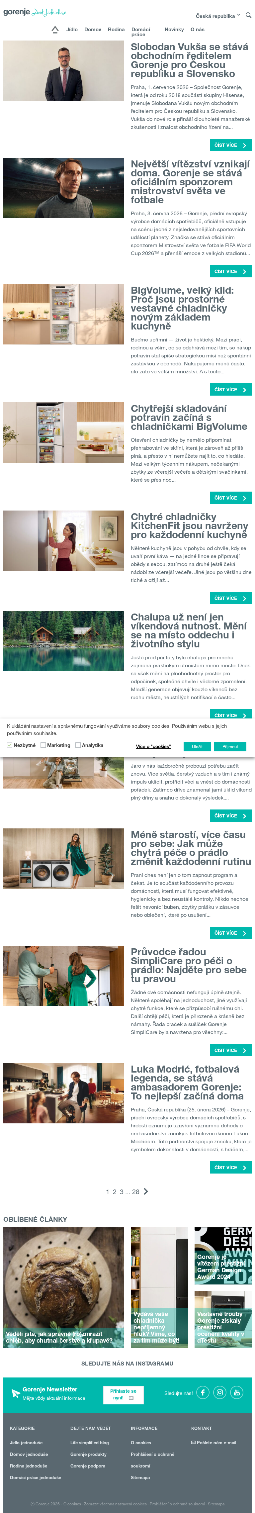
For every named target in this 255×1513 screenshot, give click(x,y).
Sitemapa (140, 1478)
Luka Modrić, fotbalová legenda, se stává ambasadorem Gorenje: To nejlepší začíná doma (187, 1084)
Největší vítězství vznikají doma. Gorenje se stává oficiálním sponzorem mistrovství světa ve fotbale (190, 183)
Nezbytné (25, 746)
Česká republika (215, 16)
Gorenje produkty (88, 1455)
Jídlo (72, 30)
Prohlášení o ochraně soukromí (177, 1503)
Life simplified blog (89, 1443)
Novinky (174, 30)
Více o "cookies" (153, 746)
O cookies (141, 1443)
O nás (198, 30)
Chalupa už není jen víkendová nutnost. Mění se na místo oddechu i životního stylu (189, 632)
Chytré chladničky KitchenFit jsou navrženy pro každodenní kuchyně (189, 527)
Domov (92, 30)
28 (135, 1192)
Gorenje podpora (87, 1467)
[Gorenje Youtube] (236, 1392)
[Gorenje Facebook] (203, 1392)
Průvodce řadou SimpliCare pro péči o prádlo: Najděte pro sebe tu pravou (189, 966)
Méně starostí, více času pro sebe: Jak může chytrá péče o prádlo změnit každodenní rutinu (191, 849)
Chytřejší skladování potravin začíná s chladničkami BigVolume (189, 419)
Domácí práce (140, 33)
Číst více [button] (226, 145)
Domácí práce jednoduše (35, 1478)
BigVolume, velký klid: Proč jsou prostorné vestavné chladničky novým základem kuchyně (182, 309)
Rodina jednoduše (28, 1467)
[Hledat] (249, 18)
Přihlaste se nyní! (123, 1395)
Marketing (58, 746)
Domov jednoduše (29, 1455)
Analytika (92, 746)
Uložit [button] (197, 746)
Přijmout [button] (230, 746)
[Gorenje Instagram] (219, 1392)
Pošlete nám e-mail (216, 1443)
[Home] (55, 30)
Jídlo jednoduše (26, 1443)
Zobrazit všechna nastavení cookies (115, 1503)
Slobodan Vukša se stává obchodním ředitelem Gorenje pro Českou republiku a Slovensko (189, 61)
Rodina (116, 30)
